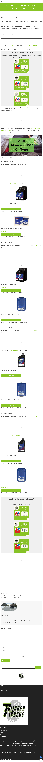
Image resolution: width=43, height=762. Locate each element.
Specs (7, 593)
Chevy (4, 593)
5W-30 (11, 37)
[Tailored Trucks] (1, 2)
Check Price (11, 209)
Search (4, 664)
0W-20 (11, 43)
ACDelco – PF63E (32, 40)
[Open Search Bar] (37, 2)
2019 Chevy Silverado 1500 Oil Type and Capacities (15, 597)
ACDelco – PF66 (32, 37)
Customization (3, 690)
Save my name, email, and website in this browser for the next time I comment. (22, 657)
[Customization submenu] (7, 690)
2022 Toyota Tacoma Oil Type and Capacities (14, 595)
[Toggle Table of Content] (14, 157)
